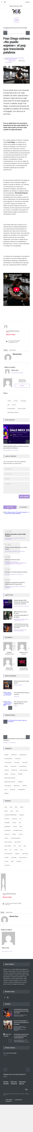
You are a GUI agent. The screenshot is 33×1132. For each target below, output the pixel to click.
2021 (16, 807)
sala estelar (25, 853)
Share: (5, 393)
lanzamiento (7, 830)
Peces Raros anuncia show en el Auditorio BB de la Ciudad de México (21, 1036)
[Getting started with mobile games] (7, 684)
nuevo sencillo (8, 842)
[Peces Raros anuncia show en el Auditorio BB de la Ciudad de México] (7, 1038)
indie (20, 826)
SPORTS (16, 685)
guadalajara (7, 826)
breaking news (24, 619)
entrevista (14, 818)
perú (20, 846)
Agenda (5, 450)
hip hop (15, 826)
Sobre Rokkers (9, 1099)
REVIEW (20, 774)
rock (21, 849)
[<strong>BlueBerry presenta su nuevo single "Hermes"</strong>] (16, 520)
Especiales (15, 561)
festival (14, 822)
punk (5, 849)
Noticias (5, 1082)
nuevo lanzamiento (15, 838)
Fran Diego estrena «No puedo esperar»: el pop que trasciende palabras (16, 45)
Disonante (17, 762)
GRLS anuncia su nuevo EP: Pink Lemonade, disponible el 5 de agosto (16, 6)
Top (26, 1089)
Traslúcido (12, 789)
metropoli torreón (17, 830)
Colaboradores (18, 1099)
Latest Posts (12, 350)
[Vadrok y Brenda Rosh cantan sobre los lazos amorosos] (16, 728)
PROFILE (22, 385)
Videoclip (18, 861)
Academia (14, 1084)
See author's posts (17, 372)
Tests (5, 789)
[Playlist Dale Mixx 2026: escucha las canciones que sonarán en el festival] (16, 434)
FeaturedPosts (16, 538)
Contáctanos (9, 1101)
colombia (21, 815)
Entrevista (24, 762)
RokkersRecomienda (10, 59)
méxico (21, 834)
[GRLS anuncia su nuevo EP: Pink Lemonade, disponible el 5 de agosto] (7, 615)
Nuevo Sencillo (19, 58)
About (5, 350)
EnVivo (6, 766)
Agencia (21, 1084)
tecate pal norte (23, 857)
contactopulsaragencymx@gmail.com (14, 341)
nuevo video (17, 842)
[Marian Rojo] (7, 357)
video (12, 861)
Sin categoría (7, 785)
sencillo (6, 857)
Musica (14, 834)
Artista (9, 400)
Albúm (21, 807)
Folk (20, 822)
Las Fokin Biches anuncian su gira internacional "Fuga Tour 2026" (21, 625)
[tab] (10, 507)
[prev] (5, 33)
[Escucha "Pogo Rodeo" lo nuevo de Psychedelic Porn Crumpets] (7, 1024)
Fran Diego (23, 400)
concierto (6, 818)
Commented (23, 507)
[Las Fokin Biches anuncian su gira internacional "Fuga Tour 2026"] (7, 627)
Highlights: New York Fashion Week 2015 (14, 1074)
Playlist (6, 774)
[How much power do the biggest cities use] (7, 705)
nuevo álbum (7, 846)
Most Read (10, 507)
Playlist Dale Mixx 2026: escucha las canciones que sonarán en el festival (21, 602)
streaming (13, 857)
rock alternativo (8, 853)
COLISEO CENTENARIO (10, 815)
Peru (15, 846)
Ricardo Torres (24, 652)
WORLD (20, 685)
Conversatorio (8, 762)
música (6, 838)
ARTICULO (10, 450)
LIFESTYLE (16, 696)
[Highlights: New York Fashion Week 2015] (16, 1062)
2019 (5, 807)
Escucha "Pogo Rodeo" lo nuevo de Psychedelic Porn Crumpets (21, 1022)
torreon (14, 404)
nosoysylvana (23, 668)
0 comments (8, 62)
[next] (28, 33)
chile (17, 811)
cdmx (11, 811)
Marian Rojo (12, 60)
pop (8, 404)
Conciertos (15, 450)
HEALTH (5, 30)
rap (10, 849)
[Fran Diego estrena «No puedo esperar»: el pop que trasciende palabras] (16, 75)
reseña (16, 849)
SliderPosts (22, 538)
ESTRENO (7, 822)
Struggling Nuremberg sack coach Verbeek (15, 28)
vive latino (7, 865)
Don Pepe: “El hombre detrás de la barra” (16, 572)
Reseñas (13, 774)
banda (6, 811)
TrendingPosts (8, 539)
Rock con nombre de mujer (12, 559)
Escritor (16, 400)
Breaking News (11, 58)
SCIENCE (20, 781)
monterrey (7, 834)
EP (20, 818)
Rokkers (9, 652)
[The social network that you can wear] (7, 695)
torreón (6, 861)
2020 (11, 807)
